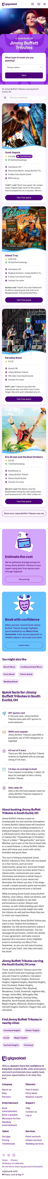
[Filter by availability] (27, 97)
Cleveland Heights (12, 1030)
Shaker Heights (32, 1030)
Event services (33, 1136)
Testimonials (8, 1143)
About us (6, 1089)
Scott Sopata (12, 152)
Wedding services (35, 1143)
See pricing (24, 579)
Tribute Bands (26, 674)
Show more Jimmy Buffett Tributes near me (24, 513)
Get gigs (6, 1136)
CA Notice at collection (13, 1163)
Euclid (6, 1038)
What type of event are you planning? (19, 59)
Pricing (5, 1140)
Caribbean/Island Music (31, 667)
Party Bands (9, 674)
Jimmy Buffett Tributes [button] (24, 45)
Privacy (14, 1160)
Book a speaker (10, 1115)
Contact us (31, 1111)
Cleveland (28, 1045)
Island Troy (11, 255)
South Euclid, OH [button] (25, 38)
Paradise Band (13, 357)
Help (28, 1108)
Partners (6, 1096)
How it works (32, 1089)
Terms (5, 1160)
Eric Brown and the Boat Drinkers (24, 457)
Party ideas (31, 1093)
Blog (4, 1093)
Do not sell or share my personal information (22, 1166)
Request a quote (34, 1096)
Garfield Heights (11, 1045)
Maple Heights (20, 1038)
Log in (29, 1115)
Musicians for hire (11, 1118)
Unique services (34, 1140)
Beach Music (9, 667)
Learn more (24, 645)
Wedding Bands (11, 681)
